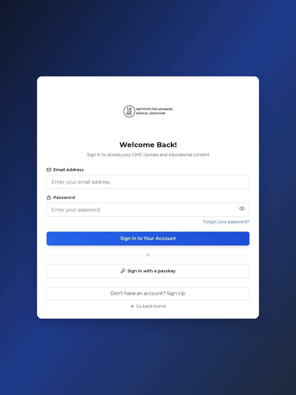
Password (64, 197)
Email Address (68, 169)
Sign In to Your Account (148, 238)
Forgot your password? (226, 221)
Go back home (151, 306)
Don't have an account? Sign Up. (148, 293)
